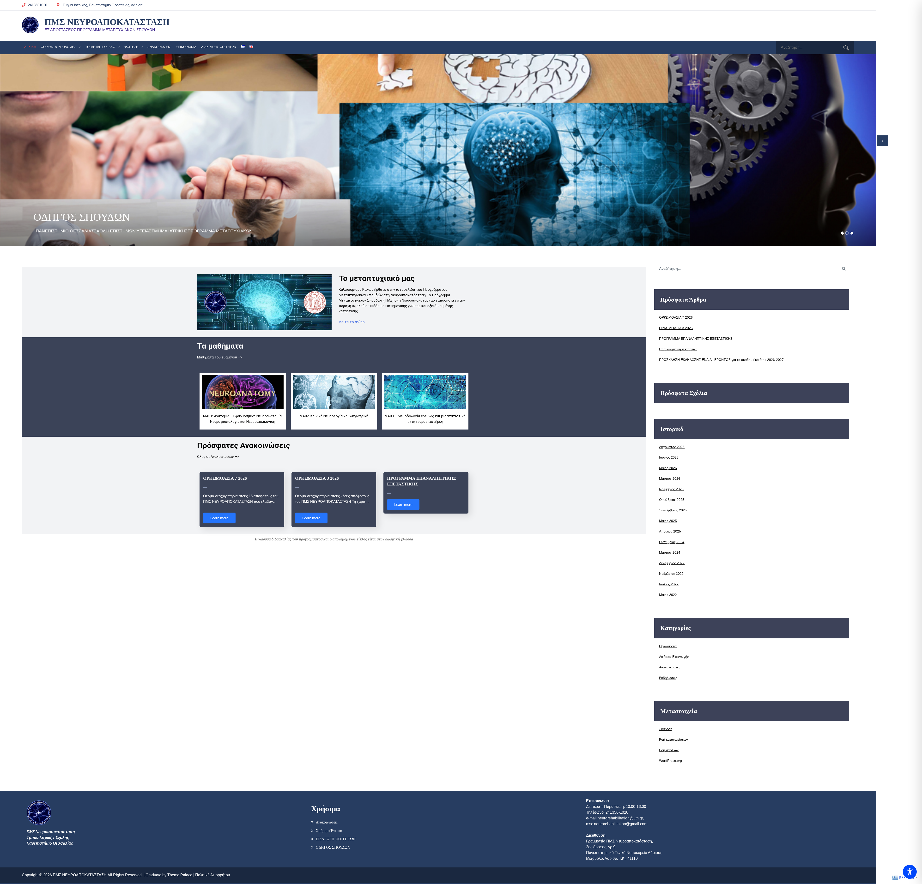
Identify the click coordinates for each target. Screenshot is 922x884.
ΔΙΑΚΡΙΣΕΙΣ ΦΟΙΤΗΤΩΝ (218, 47)
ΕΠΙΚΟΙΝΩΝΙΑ (186, 47)
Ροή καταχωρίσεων (673, 739)
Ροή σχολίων (669, 750)
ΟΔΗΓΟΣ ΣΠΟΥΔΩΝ (333, 847)
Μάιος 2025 (668, 521)
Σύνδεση (665, 729)
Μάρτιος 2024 (669, 552)
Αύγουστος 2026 (672, 447)
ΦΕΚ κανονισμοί (70, 217)
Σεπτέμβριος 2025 (673, 510)
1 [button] (842, 233)
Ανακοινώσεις (159, 47)
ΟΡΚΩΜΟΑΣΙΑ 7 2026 (225, 478)
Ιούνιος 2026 (669, 457)
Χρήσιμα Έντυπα (329, 831)
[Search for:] (815, 47)
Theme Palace (179, 875)
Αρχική (30, 47)
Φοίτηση (131, 47)
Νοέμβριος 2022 (671, 573)
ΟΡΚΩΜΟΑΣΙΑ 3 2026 (317, 478)
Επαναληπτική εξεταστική (678, 349)
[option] (438, 150)
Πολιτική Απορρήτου (212, 875)
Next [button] (882, 140)
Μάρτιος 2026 (669, 478)
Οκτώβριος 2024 (671, 542)
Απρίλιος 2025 (670, 531)
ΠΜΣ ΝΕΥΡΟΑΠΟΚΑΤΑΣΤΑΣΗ (107, 22)
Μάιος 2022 (668, 595)
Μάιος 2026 (668, 468)
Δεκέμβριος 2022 (672, 563)
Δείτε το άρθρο (352, 322)
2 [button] (847, 233)
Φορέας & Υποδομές (58, 47)
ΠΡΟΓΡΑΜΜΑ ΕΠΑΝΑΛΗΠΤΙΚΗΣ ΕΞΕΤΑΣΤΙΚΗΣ (696, 338)
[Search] (846, 48)
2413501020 (37, 5)
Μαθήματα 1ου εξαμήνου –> (219, 357)
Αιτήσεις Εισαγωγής (674, 657)
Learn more (219, 518)
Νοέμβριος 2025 (671, 489)
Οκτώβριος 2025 (671, 500)
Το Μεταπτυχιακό (100, 47)
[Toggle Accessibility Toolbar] (909, 871)
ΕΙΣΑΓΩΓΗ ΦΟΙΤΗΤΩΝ (336, 839)
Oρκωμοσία (668, 646)
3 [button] (852, 233)
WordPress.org (670, 761)
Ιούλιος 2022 (669, 584)
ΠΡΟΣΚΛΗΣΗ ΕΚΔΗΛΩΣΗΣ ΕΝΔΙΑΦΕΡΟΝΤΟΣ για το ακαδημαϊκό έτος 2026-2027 (721, 360)
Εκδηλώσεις (668, 678)
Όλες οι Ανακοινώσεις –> (218, 456)
